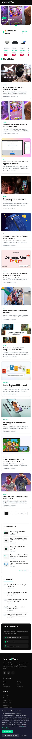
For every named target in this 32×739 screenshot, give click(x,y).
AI (3, 684)
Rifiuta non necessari (10, 735)
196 (22, 513)
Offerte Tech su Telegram (14, 637)
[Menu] (29, 2)
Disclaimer (6, 705)
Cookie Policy (5, 727)
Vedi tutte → (24, 32)
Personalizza (24, 735)
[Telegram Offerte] (4, 672)
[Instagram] (8, 672)
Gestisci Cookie (7, 707)
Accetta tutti (7, 731)
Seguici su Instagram (13, 646)
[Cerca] (25, 2)
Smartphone (6, 686)
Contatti (5, 698)
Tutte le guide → (24, 570)
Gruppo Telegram (12, 641)
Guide (18, 684)
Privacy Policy (22, 726)
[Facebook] (13, 672)
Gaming (19, 682)
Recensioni (20, 686)
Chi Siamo (6, 695)
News (4, 682)
